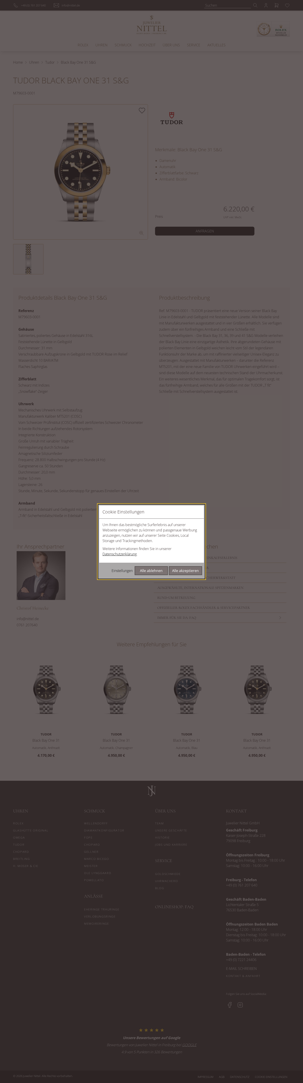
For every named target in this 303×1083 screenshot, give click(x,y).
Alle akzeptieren (185, 570)
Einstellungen (122, 570)
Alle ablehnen (151, 570)
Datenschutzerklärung (119, 554)
